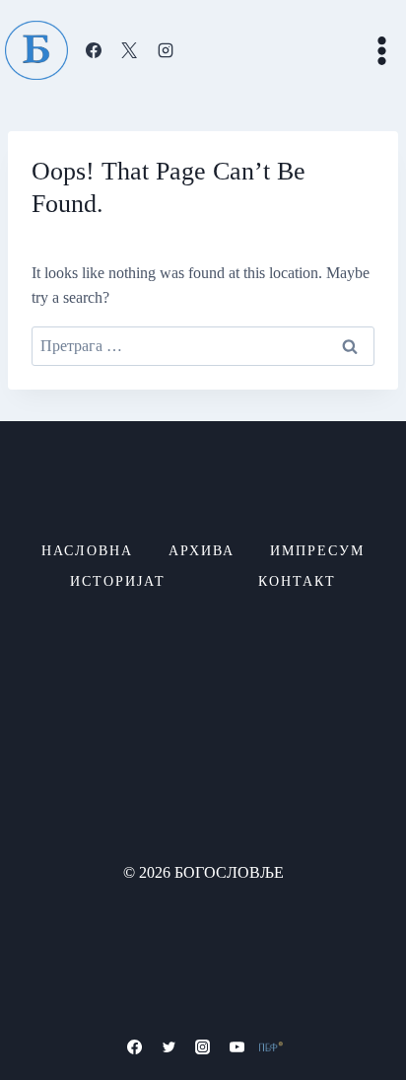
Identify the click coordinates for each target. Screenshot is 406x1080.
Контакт (297, 581)
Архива (202, 550)
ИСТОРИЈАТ (118, 581)
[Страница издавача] (271, 1046)
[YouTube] (237, 1046)
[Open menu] (381, 50)
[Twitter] (168, 1046)
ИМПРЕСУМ (317, 550)
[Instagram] (165, 50)
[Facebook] (93, 50)
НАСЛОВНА (87, 550)
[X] (129, 50)
